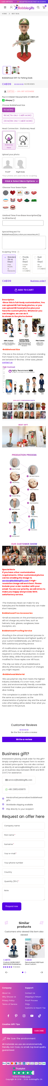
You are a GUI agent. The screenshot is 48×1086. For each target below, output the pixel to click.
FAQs (27, 1004)
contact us (7, 362)
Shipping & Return (33, 997)
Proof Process (31, 1000)
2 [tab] (25, 972)
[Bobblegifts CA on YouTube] (31, 1016)
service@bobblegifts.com (15, 580)
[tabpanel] (13, 953)
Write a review (24, 739)
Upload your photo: (11, 154)
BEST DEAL (15, 14)
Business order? (38, 281)
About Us (6, 993)
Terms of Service (9, 1004)
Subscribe (39, 1030)
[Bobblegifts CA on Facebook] (8, 1016)
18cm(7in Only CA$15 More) (18, 115)
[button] (19, 84)
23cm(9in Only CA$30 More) (18, 121)
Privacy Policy (8, 1000)
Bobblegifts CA (35, 1079)
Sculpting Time (16, 252)
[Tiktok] (39, 1016)
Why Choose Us (9, 997)
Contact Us (30, 993)
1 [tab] (22, 972)
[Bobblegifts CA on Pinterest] (16, 1016)
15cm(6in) (9, 109)
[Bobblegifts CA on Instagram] (24, 1016)
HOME (4, 14)
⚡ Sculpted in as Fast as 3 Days (28, 1)
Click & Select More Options (20, 181)
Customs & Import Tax (35, 1008)
